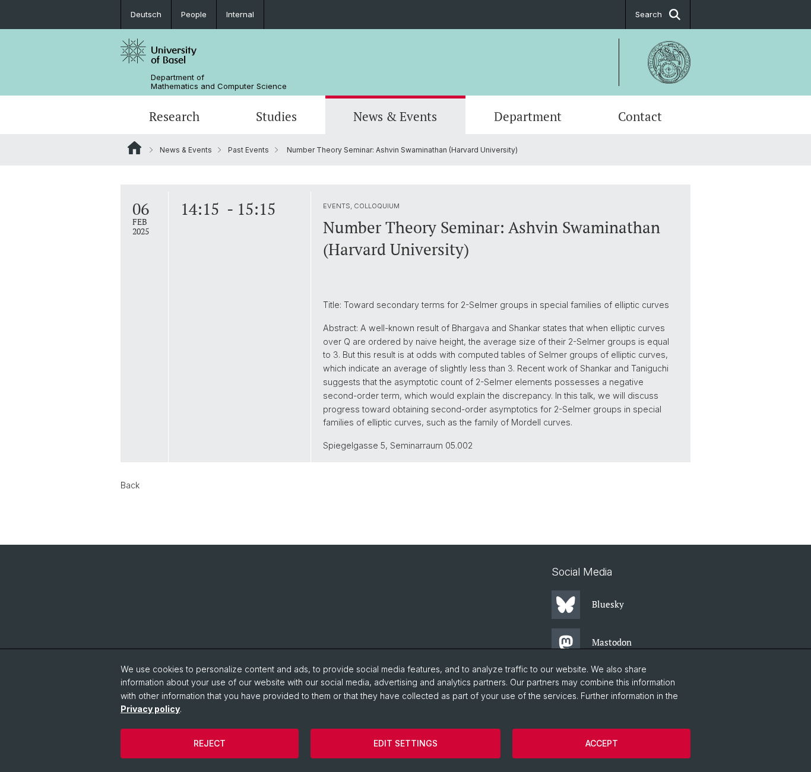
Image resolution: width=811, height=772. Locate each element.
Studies (276, 116)
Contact (640, 116)
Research (174, 116)
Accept (601, 743)
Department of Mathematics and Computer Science (219, 82)
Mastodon (612, 642)
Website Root (134, 147)
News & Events (395, 116)
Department (528, 116)
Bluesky (608, 604)
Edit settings (405, 743)
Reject (210, 743)
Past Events (248, 149)
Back (130, 485)
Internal (240, 14)
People (194, 14)
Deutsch (146, 14)
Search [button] (648, 14)
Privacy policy (150, 709)
